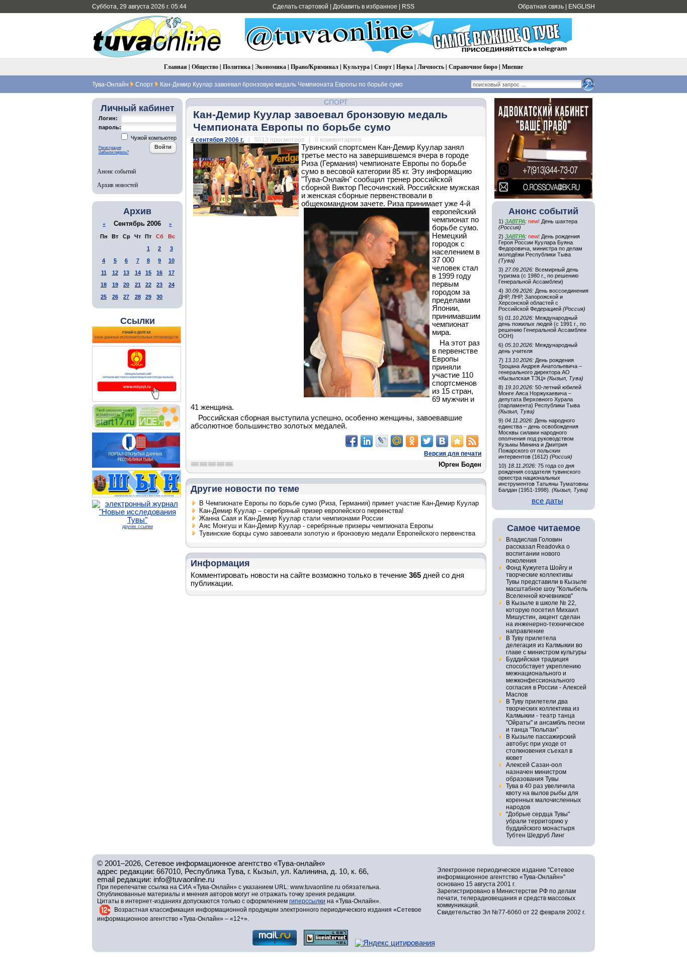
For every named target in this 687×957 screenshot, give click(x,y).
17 (171, 273)
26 (115, 297)
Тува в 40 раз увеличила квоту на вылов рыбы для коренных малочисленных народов (543, 796)
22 (148, 285)
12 (115, 273)
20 (126, 285)
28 (138, 297)
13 (126, 273)
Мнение (512, 66)
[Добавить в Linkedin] (367, 441)
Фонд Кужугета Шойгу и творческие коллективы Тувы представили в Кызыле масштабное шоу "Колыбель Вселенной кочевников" (546, 581)
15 (148, 273)
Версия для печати (452, 453)
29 (148, 297)
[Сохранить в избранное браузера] (457, 441)
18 (104, 285)
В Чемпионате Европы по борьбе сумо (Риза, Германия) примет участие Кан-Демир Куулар (339, 503)
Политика (236, 66)
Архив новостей (117, 185)
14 (138, 273)
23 (159, 285)
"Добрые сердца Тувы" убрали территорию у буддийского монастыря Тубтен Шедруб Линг (540, 825)
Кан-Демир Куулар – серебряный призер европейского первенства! (301, 510)
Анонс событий (116, 171)
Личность (430, 66)
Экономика (270, 66)
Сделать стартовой (300, 6)
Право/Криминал (314, 66)
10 (171, 260)
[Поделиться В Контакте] (442, 441)
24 (171, 285)
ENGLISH (581, 6)
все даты (547, 501)
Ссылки (137, 321)
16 (159, 273)
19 (115, 285)
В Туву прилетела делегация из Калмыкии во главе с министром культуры (546, 645)
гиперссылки (307, 901)
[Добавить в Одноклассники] (412, 441)
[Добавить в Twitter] (427, 441)
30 (159, 297)
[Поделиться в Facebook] (352, 441)
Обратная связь (541, 6)
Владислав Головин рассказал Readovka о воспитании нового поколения (538, 550)
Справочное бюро (473, 66)
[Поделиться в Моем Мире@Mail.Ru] (397, 441)
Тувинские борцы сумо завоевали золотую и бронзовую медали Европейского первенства (337, 533)
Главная (175, 66)
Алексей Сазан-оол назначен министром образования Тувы (536, 771)
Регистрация (110, 147)
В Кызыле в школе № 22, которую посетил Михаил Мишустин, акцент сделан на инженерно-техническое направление (545, 617)
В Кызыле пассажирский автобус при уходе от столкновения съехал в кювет (541, 747)
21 (138, 285)
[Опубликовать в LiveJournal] (382, 441)
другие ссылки (137, 526)
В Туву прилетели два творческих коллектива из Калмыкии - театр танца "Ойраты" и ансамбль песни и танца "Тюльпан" (545, 715)
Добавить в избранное (365, 6)
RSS (408, 6)
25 (104, 297)
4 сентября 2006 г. (217, 139)
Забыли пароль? (114, 152)
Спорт (383, 66)
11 (104, 273)
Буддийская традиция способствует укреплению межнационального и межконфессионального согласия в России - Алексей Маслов (546, 677)
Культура (356, 66)
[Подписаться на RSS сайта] (472, 441)
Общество (205, 66)
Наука (404, 66)
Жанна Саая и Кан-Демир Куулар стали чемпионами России (291, 518)
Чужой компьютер (153, 138)
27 (126, 297)
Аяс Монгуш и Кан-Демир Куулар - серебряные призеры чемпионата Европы (316, 526)
